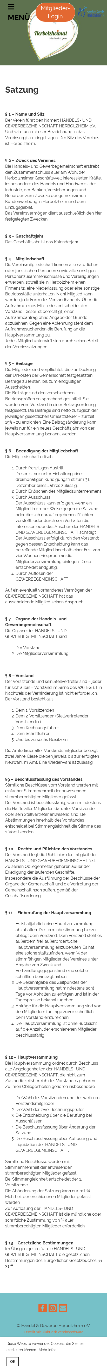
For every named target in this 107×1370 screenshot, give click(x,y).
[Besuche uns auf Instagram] (53, 1309)
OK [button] (12, 1361)
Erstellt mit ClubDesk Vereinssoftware (53, 1332)
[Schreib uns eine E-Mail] (63, 1309)
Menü (19, 17)
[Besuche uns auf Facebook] (42, 1309)
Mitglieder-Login (55, 12)
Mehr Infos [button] (47, 1350)
